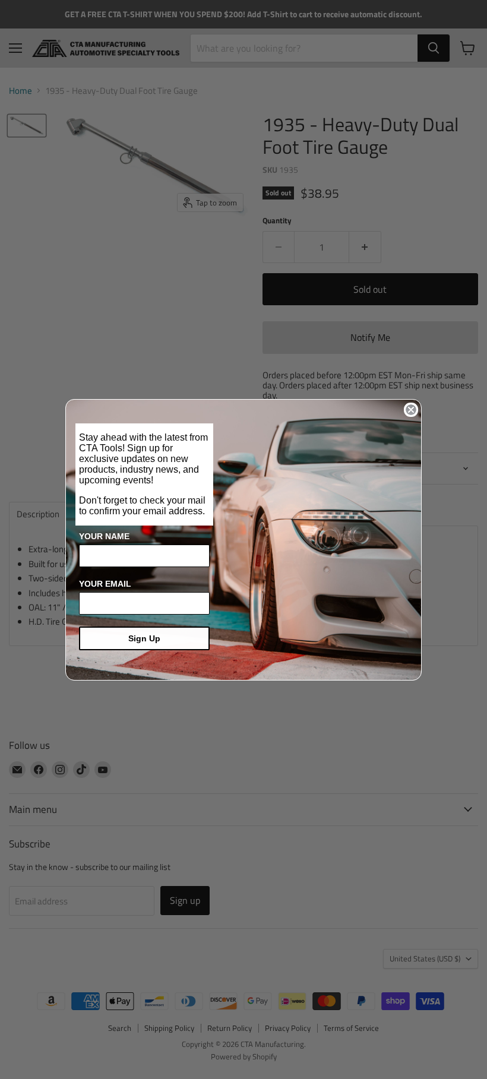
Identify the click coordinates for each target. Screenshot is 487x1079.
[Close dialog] (411, 410)
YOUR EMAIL (105, 583)
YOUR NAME (104, 536)
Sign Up (144, 638)
